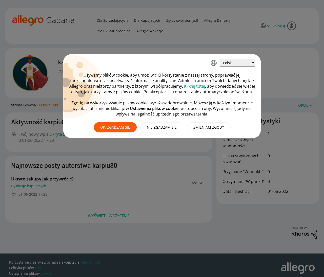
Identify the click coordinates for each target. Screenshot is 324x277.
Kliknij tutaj (194, 86)
